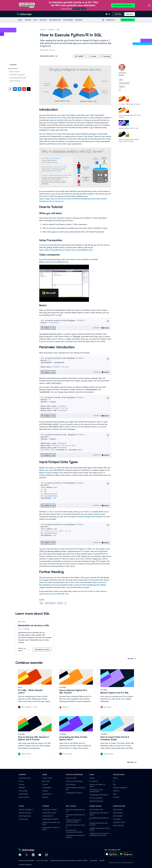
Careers (21, 784)
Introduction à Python (49, 809)
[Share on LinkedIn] (15, 89)
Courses (45, 784)
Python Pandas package (48, 473)
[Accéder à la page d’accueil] (24, 14)
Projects (45, 791)
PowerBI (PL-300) (119, 822)
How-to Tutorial (14, 71)
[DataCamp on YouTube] (40, 855)
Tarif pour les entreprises (74, 781)
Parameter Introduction (17, 75)
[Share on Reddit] (24, 89)
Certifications (46, 787)
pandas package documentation (90, 517)
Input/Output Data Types (17, 78)
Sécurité (102, 860)
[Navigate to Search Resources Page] (103, 20)
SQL (58, 29)
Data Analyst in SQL (96, 809)
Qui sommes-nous (25, 778)
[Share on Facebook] (19, 89)
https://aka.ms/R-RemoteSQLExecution (84, 585)
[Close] (149, 5)
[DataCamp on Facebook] (20, 855)
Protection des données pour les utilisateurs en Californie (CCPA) (68, 860)
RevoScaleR (82, 139)
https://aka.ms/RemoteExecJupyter (75, 587)
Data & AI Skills (71, 778)
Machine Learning (25, 813)
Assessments (46, 794)
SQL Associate (118, 813)
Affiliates (22, 787)
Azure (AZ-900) (118, 825)
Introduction (13, 68)
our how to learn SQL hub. (58, 594)
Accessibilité (93, 860)
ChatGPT (116, 797)
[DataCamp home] (33, 850)
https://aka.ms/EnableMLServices (79, 250)
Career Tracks (47, 778)
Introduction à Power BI (50, 819)
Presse (21, 781)
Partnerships (23, 791)
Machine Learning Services (49, 118)
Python (115, 778)
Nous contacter (24, 797)
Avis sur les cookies (42, 860)
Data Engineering (25, 816)
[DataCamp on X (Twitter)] (26, 855)
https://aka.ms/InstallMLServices (52, 250)
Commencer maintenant (122, 5)
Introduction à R (47, 816)
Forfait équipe (70, 784)
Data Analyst (117, 809)
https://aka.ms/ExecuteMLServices (54, 262)
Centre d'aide (23, 794)
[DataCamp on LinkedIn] (33, 855)
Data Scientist (118, 816)
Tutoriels (51, 29)
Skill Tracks (46, 781)
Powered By (97, 327)
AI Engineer (117, 819)
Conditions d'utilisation (25, 864)
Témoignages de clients (74, 793)
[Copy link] (10, 89)
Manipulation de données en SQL (33, 625)
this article (101, 341)
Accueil (42, 29)
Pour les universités (95, 798)
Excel (115, 794)
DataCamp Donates (96, 801)
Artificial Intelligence (120, 787)
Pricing (91, 778)
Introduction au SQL (49, 813)
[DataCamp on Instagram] (46, 855)
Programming (23, 819)
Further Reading (14, 81)
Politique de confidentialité (26, 860)
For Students (93, 781)
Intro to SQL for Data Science (95, 591)
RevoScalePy (96, 139)
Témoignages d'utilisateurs (98, 795)
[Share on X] (29, 89)
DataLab (45, 797)
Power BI (116, 791)
